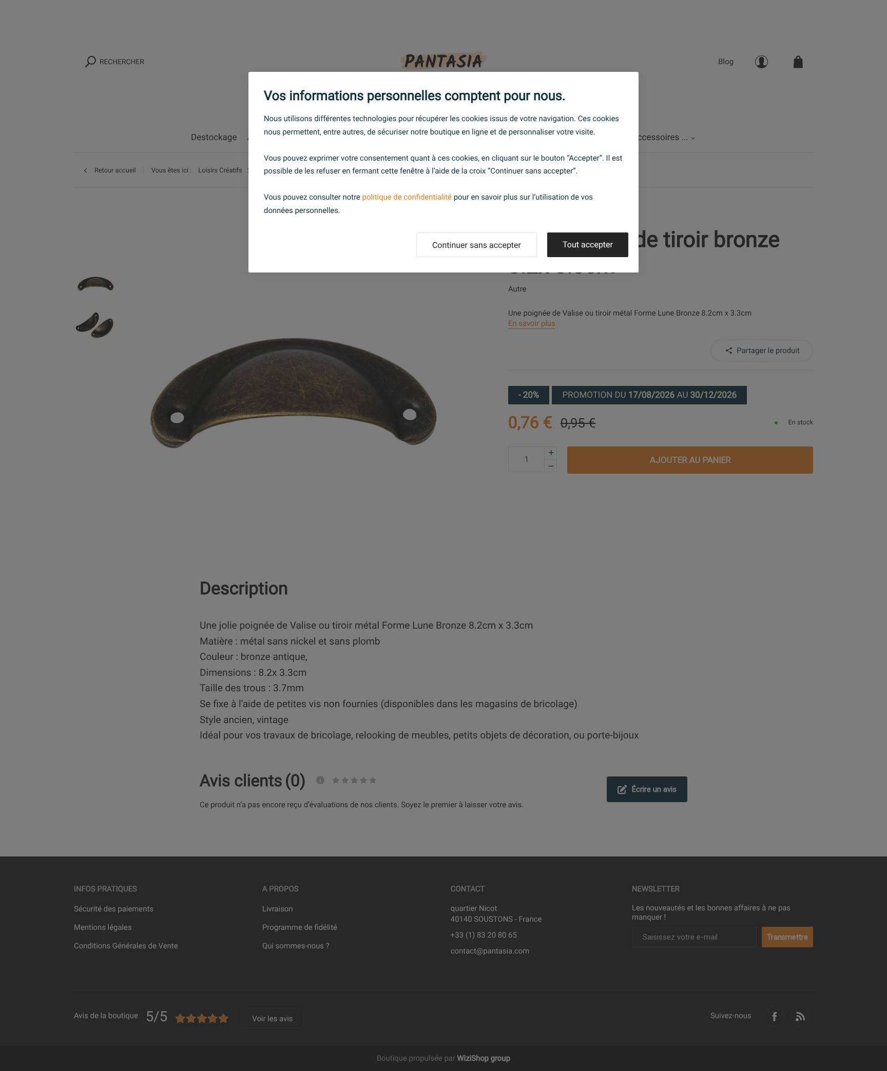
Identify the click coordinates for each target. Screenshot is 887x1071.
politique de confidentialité (407, 197)
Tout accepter (588, 244)
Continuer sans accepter (476, 245)
